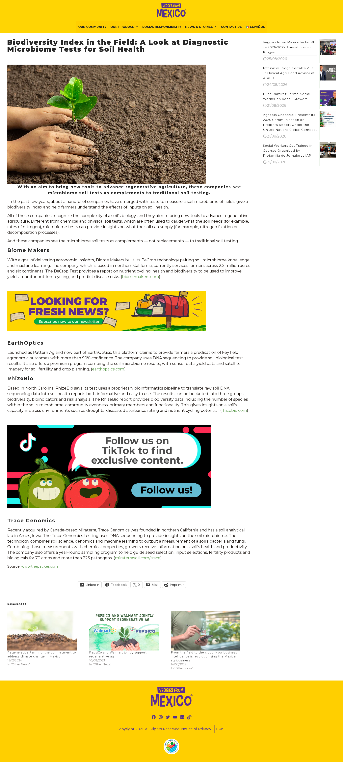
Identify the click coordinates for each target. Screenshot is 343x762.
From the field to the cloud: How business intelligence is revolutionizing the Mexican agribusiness (204, 656)
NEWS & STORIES (199, 27)
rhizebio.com (234, 410)
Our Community (92, 27)
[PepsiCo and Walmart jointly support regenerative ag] (128, 631)
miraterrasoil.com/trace (137, 558)
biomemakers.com (140, 276)
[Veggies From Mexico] (171, 10)
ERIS (220, 729)
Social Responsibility (161, 27)
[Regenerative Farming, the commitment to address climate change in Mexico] (46, 631)
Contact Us (231, 27)
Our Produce (122, 27)
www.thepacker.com (39, 566)
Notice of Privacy (196, 729)
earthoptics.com (108, 369)
